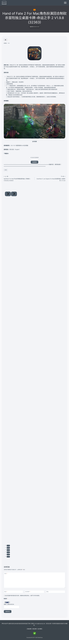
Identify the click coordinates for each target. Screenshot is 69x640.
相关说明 (34, 628)
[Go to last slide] (8, 194)
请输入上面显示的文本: (9, 604)
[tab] (8, 546)
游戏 (34, 9)
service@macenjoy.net (39, 623)
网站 (47, 591)
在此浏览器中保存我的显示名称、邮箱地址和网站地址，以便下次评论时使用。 (22, 595)
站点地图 (40, 628)
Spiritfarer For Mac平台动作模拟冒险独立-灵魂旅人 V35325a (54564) (17, 178)
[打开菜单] (65, 3)
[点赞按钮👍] (5, 40)
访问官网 (34, 141)
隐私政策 (29, 628)
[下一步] (14, 194)
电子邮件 (27, 591)
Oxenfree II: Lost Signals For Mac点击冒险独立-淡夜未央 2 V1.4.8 (51, 178)
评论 (5, 573)
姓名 (5, 591)
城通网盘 (34, 162)
